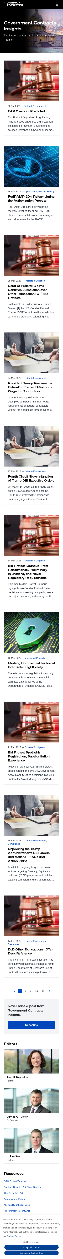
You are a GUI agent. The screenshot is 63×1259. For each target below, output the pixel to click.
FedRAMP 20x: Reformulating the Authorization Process (31, 198)
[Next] (49, 991)
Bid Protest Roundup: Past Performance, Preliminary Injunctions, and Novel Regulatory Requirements (28, 572)
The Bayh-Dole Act (13, 1193)
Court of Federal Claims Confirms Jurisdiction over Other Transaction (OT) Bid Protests (28, 292)
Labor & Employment (35, 378)
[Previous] (14, 991)
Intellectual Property (35, 658)
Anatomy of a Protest (14, 1199)
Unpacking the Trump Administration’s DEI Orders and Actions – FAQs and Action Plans (29, 855)
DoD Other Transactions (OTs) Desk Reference (30, 951)
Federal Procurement (35, 106)
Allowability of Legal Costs (17, 1205)
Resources (13, 944)
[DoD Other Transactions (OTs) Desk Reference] (31, 936)
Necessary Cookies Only (31, 1252)
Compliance (14, 843)
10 (36, 991)
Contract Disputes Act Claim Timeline (23, 1187)
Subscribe (31, 1025)
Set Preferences (31, 1241)
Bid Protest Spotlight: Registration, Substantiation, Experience (29, 756)
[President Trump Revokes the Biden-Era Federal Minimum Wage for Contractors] (31, 373)
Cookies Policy (14, 1236)
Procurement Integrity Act (17, 1210)
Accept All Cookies (31, 1247)
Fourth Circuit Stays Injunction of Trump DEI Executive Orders (31, 478)
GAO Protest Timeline (15, 1181)
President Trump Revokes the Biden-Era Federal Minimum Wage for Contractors (30, 387)
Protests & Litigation (35, 280)
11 (43, 991)
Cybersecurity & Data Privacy (39, 191)
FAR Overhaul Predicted (26, 111)
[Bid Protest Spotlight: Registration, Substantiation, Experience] (31, 743)
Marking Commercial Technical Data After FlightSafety (31, 665)
